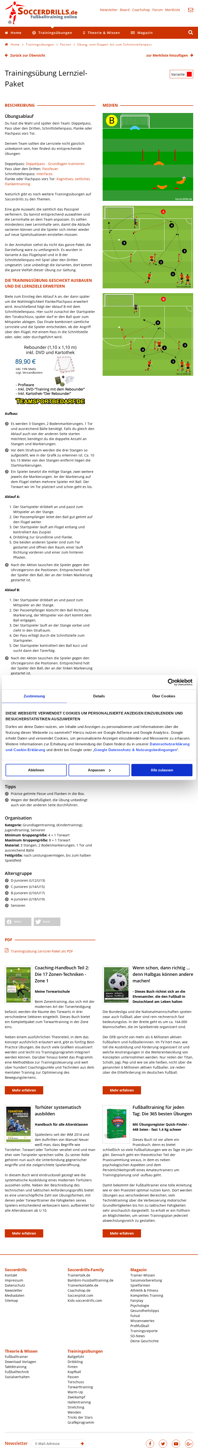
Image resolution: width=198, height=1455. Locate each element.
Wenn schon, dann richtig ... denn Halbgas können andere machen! (163, 974)
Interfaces (44, 174)
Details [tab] (99, 696)
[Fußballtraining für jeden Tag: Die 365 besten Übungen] (116, 1124)
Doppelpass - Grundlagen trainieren (55, 163)
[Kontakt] (190, 9)
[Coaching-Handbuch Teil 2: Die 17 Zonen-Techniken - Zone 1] (18, 985)
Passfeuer (50, 168)
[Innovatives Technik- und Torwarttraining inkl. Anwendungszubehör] (50, 403)
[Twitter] (163, 1444)
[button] (18, 922)
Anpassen (96, 770)
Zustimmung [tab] (34, 696)
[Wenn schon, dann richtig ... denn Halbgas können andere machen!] (116, 985)
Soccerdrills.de (41, 12)
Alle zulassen (162, 770)
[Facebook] (150, 1444)
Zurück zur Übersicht (27, 55)
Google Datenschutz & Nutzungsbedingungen (135, 750)
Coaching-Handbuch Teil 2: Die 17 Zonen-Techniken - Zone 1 (62, 974)
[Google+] (189, 1444)
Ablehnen (36, 770)
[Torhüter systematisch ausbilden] (18, 1124)
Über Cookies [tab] (163, 696)
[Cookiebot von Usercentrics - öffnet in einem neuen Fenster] (171, 682)
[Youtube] (176, 1444)
